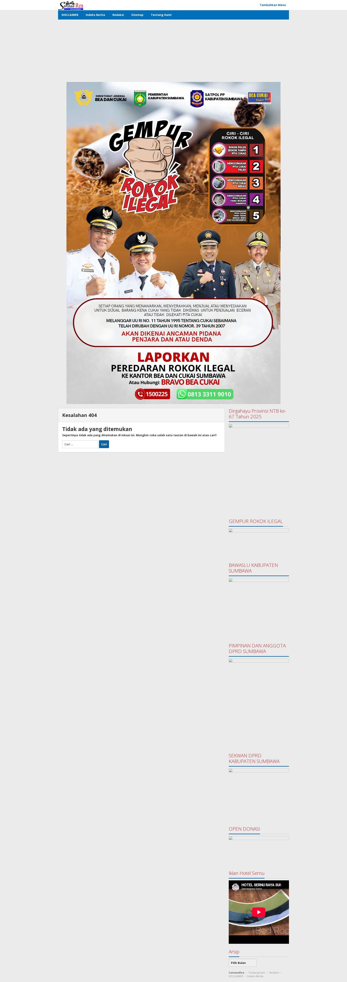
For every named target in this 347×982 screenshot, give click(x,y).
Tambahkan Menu (273, 5)
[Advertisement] (173, 50)
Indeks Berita (255, 976)
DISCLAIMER (236, 976)
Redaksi (274, 972)
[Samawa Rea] (70, 5)
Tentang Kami (256, 972)
